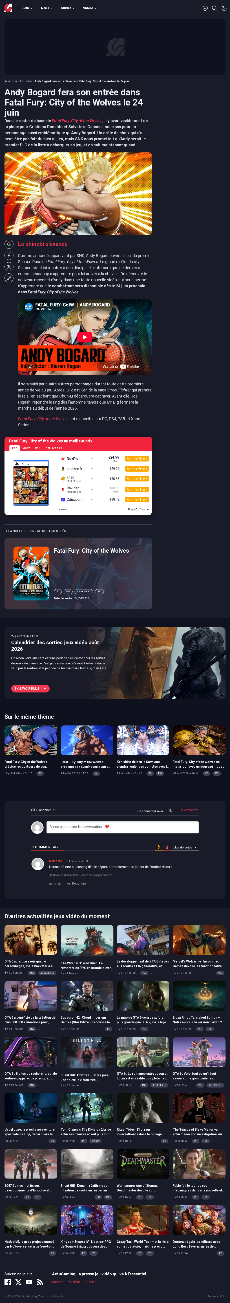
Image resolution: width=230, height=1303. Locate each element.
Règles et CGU (217, 1296)
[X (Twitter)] (18, 1282)
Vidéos (88, 8)
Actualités (26, 81)
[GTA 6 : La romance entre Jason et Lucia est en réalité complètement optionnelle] (143, 1051)
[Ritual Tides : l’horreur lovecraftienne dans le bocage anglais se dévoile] (143, 1107)
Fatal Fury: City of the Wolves (91, 550)
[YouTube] (29, 1282)
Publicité (74, 1282)
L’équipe (90, 1282)
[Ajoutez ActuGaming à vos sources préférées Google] (8, 244)
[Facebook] (7, 1282)
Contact (57, 1282)
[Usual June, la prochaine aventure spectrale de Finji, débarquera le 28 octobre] (30, 1107)
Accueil (13, 81)
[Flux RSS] (40, 1282)
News (45, 8)
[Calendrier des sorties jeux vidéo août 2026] (115, 663)
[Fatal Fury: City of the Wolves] (31, 573)
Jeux (25, 8)
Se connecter (189, 810)
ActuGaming (7, 8)
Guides (66, 8)
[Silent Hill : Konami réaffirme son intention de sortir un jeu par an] (87, 1163)
